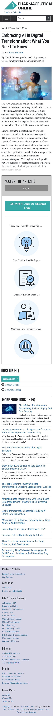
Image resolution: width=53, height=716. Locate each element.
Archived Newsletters (11, 653)
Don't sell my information (26, 712)
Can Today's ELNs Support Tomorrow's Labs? (23, 529)
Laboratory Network (10, 631)
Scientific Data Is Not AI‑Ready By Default (22, 535)
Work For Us (7, 701)
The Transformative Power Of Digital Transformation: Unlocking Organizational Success (26, 485)
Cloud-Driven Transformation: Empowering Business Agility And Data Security (35, 408)
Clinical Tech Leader (11, 622)
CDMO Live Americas (11, 676)
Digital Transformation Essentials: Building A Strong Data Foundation (23, 512)
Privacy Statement (22, 709)
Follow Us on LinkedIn (12, 590)
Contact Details (12, 384)
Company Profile (13, 389)
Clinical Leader (8, 615)
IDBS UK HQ (16, 52)
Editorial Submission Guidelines (16, 659)
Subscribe (17, 12)
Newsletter (6, 587)
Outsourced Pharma (10, 641)
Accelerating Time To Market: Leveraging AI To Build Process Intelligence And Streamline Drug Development (25, 553)
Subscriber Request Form (39, 709)
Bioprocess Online (10, 606)
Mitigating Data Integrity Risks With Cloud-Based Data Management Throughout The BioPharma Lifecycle (25, 501)
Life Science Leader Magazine (15, 634)
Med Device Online (10, 637)
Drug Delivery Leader (11, 628)
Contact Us (7, 698)
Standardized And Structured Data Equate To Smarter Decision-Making (23, 467)
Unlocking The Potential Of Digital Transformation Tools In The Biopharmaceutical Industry (26, 431)
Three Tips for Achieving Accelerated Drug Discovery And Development (22, 543)
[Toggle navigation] (6, 18)
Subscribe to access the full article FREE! (27, 205)
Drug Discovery (8, 625)
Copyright (6, 706)
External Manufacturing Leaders (15, 682)
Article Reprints (9, 656)
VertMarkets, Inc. (27, 706)
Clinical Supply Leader (12, 618)
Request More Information (13, 573)
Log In (7, 12)
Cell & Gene (7, 612)
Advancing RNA (9, 602)
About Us (6, 694)
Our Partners (7, 577)
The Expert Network (10, 662)
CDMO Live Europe (10, 679)
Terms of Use (9, 709)
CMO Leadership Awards (13, 673)
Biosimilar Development (12, 609)
